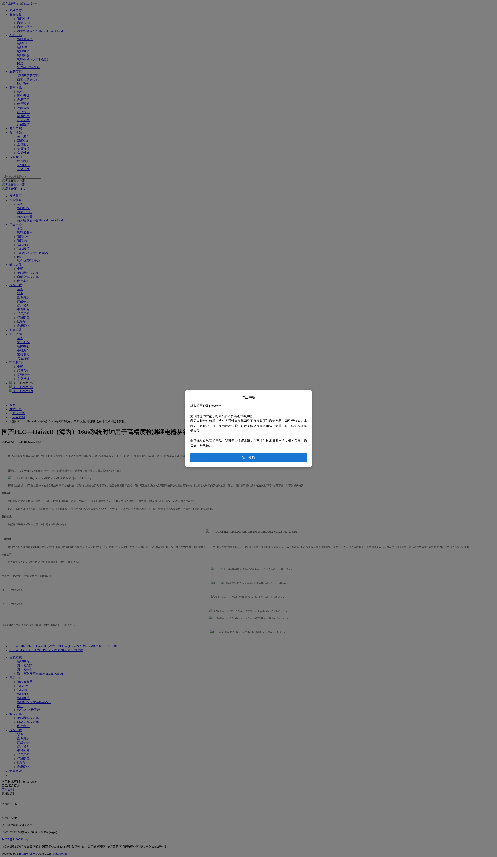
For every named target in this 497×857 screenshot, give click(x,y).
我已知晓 (248, 457)
